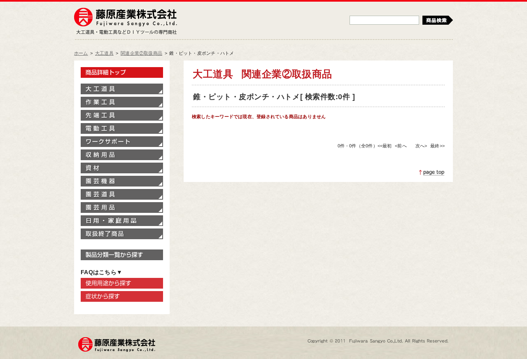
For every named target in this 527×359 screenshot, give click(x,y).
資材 (122, 168)
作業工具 (122, 102)
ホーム (81, 53)
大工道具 (104, 53)
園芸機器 (122, 181)
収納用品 (122, 154)
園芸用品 (122, 207)
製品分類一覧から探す (122, 254)
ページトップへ (432, 172)
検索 (437, 20)
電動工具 (122, 128)
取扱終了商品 (122, 233)
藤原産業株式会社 (125, 18)
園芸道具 (122, 194)
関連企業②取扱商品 (141, 53)
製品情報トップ (122, 72)
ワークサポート (122, 141)
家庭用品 (122, 220)
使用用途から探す (122, 283)
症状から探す (122, 296)
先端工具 (122, 115)
